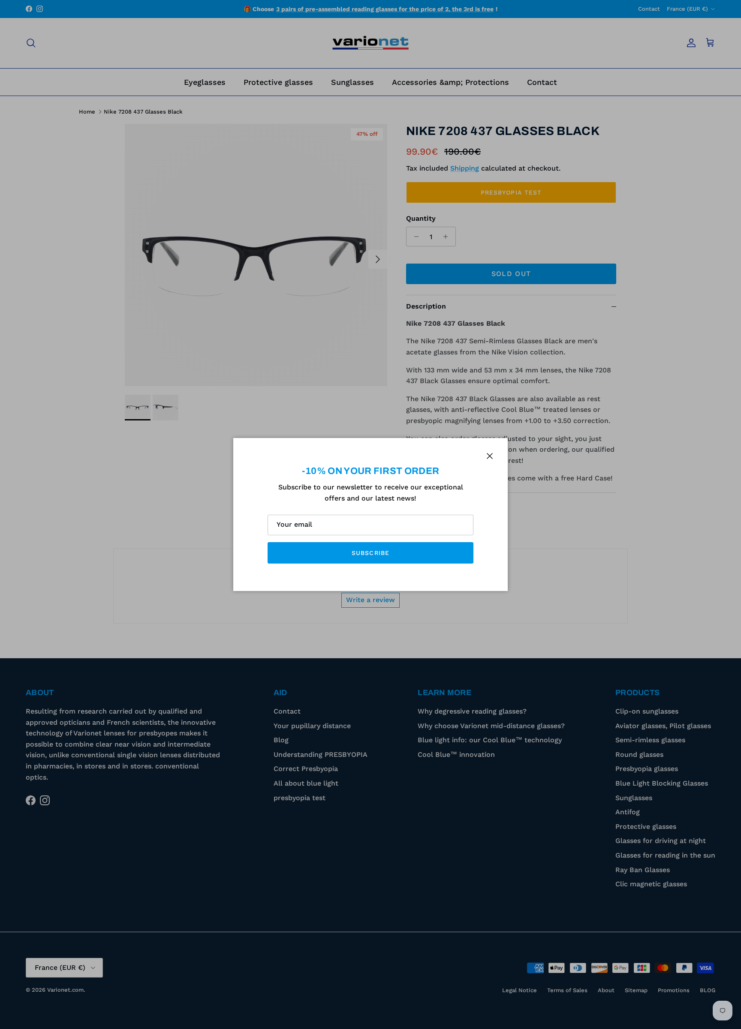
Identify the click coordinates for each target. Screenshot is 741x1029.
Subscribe (370, 552)
